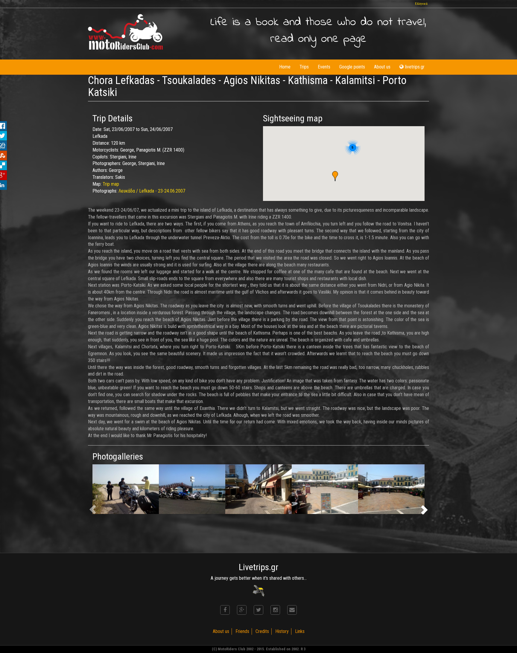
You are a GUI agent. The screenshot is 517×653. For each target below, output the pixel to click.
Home (285, 67)
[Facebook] (225, 610)
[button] (335, 176)
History (282, 631)
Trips (304, 67)
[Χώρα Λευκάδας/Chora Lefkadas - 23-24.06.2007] (192, 489)
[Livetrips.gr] (258, 590)
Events (324, 67)
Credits (262, 631)
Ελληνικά (421, 4)
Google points (352, 67)
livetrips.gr (415, 67)
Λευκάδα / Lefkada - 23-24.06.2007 (151, 191)
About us (382, 67)
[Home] (125, 32)
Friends (242, 631)
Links (300, 631)
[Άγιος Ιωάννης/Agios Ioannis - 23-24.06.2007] (125, 489)
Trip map (111, 184)
